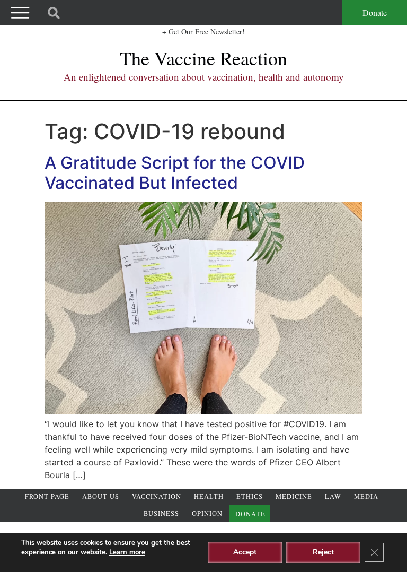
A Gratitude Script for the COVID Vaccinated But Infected (175, 172)
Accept (244, 552)
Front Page (47, 496)
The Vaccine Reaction (203, 58)
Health (209, 496)
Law (333, 496)
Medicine (294, 496)
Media (366, 496)
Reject (323, 552)
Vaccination (156, 496)
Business (161, 513)
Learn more (127, 552)
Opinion (207, 513)
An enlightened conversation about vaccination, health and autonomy (204, 76)
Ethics (249, 496)
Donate (374, 12)
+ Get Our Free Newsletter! (203, 32)
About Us (100, 496)
